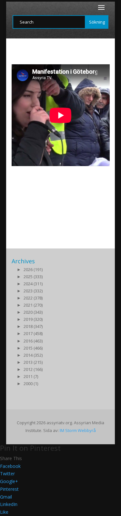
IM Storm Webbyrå (78, 430)
